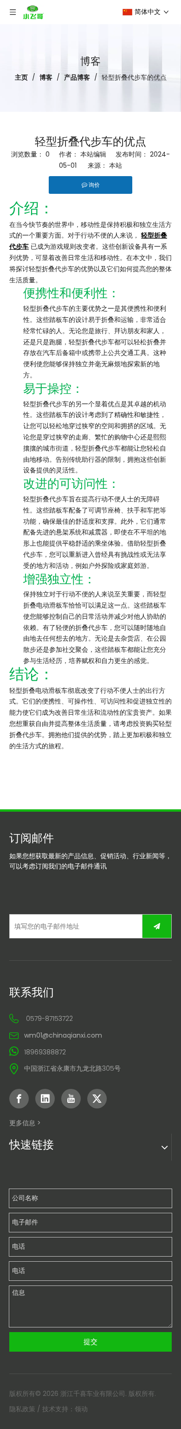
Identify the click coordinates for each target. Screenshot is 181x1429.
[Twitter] (97, 1098)
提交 (90, 1342)
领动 (81, 1409)
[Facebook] (19, 1098)
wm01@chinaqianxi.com (63, 1035)
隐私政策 (22, 1409)
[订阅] (157, 926)
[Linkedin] (45, 1098)
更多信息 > (25, 1123)
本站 (115, 165)
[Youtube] (71, 1098)
